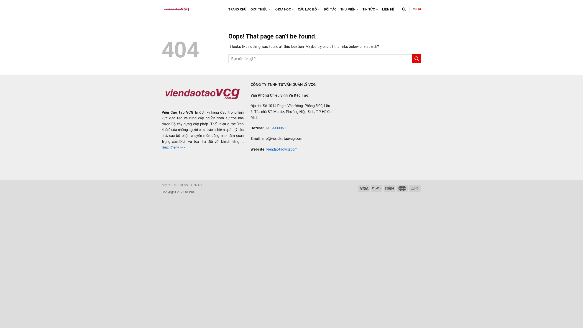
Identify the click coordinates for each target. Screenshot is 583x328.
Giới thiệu (169, 185)
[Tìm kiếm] (404, 9)
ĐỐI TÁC (330, 9)
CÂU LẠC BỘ (307, 9)
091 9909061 (275, 128)
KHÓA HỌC (283, 9)
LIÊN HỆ (388, 9)
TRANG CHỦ (237, 9)
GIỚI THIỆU (259, 9)
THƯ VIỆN (347, 9)
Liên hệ (196, 185)
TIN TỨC (369, 9)
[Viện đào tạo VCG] (176, 9)
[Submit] (416, 58)
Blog (184, 185)
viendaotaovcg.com (281, 149)
